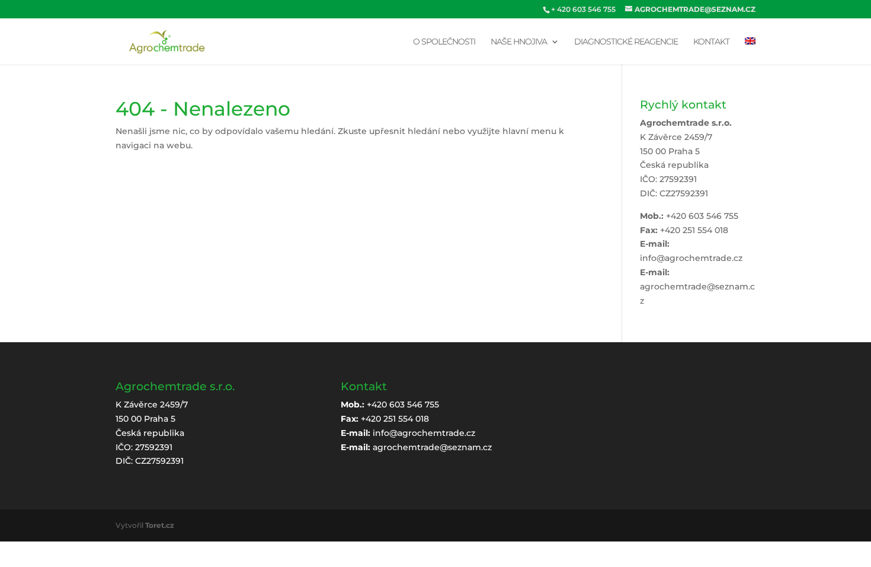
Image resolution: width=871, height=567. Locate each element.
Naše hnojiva (519, 42)
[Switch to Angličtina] (750, 51)
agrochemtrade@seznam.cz (432, 447)
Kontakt (711, 42)
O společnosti (444, 42)
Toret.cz (159, 525)
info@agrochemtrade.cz (691, 258)
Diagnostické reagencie (626, 42)
